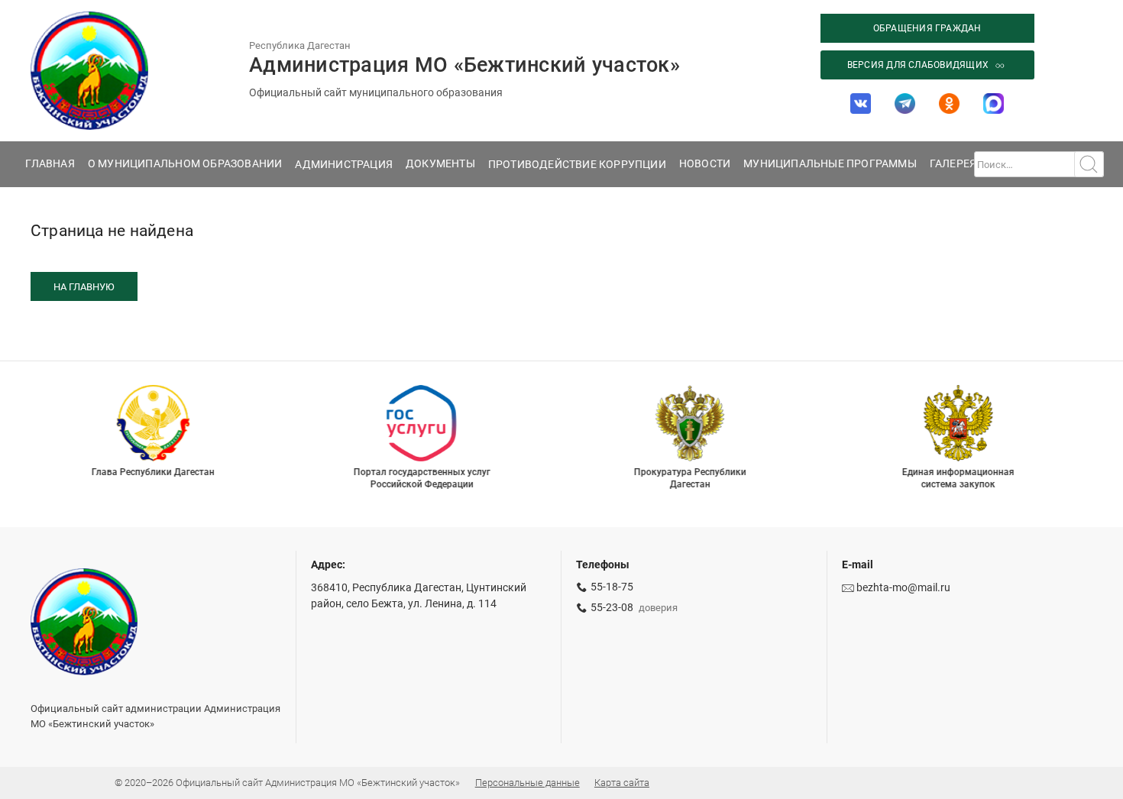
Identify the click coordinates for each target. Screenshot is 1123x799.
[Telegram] (905, 103)
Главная (49, 163)
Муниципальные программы (830, 163)
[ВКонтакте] (861, 103)
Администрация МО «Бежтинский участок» (464, 65)
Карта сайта (621, 782)
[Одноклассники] (949, 103)
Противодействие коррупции (577, 164)
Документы (440, 163)
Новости (704, 163)
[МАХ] (993, 103)
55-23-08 (612, 607)
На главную (84, 286)
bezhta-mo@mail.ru (903, 587)
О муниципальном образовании (185, 163)
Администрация (344, 164)
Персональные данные (527, 782)
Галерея (953, 163)
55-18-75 (612, 587)
